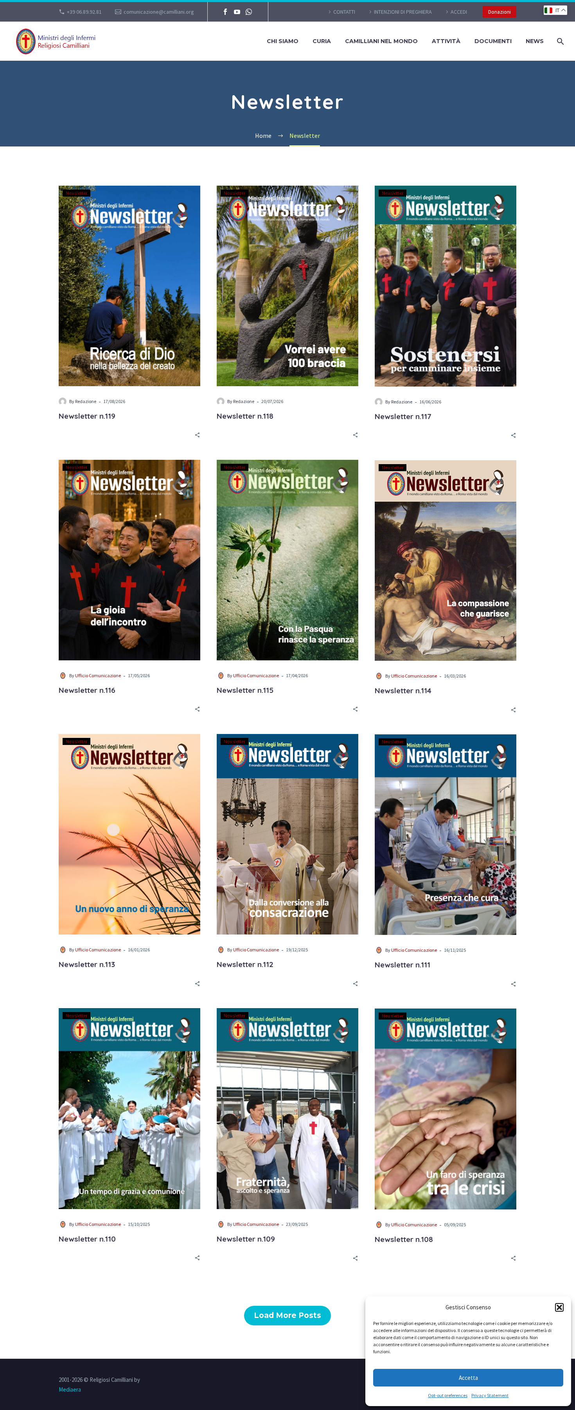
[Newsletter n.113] (129, 834)
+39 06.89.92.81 (84, 11)
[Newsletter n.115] (287, 560)
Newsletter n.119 (87, 416)
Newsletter (76, 193)
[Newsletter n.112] (287, 834)
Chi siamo (282, 41)
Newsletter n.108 (404, 1239)
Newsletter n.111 (402, 964)
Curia (322, 41)
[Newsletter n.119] (129, 286)
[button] (559, 1307)
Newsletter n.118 (245, 416)
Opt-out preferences (447, 1395)
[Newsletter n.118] (287, 286)
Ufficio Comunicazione (98, 675)
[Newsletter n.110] (129, 1108)
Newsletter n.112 (245, 964)
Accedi (459, 11)
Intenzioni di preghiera (403, 11)
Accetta (468, 1377)
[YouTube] (237, 12)
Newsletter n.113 (87, 964)
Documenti (493, 41)
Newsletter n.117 (403, 416)
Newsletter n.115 (245, 690)
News (535, 41)
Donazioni (499, 11)
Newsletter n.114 (403, 690)
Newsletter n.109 (246, 1239)
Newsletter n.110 (87, 1239)
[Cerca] (559, 41)
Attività (446, 41)
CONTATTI (344, 11)
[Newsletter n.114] (445, 560)
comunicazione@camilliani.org (159, 11)
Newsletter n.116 (87, 690)
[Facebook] (225, 12)
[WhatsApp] (249, 12)
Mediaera (70, 1389)
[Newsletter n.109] (287, 1108)
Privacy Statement (490, 1395)
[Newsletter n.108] (445, 1109)
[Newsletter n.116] (129, 560)
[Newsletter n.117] (445, 286)
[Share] (197, 434)
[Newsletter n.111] (445, 834)
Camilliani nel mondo (381, 41)
